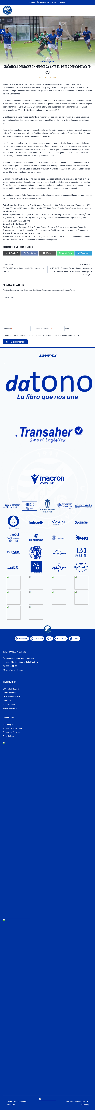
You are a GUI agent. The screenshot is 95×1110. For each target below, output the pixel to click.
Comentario (9, 297)
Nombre (8, 329)
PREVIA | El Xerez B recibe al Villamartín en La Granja (23, 267)
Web (67, 329)
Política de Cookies (11, 732)
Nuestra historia (10, 708)
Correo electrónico (43, 329)
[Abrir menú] (90, 10)
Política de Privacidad (12, 728)
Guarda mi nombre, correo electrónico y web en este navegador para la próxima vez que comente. (42, 335)
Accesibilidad (8, 736)
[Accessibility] (2, 31)
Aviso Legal (8, 724)
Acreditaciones (9, 704)
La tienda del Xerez (11, 689)
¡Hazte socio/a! (9, 693)
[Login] (85, 10)
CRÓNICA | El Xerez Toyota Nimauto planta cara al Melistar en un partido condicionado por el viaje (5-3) (71, 269)
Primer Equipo (47, 62)
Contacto (7, 700)
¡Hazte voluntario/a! (11, 697)
